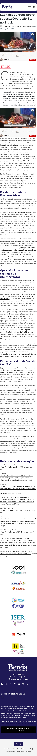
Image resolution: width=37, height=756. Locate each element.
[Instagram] (7, 683)
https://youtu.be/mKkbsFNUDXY (12, 510)
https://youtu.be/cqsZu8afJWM (12, 467)
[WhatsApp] (28, 683)
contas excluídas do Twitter (14, 316)
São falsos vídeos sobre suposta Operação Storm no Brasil (18, 18)
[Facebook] (2, 683)
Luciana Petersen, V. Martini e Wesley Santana (18, 26)
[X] (11, 683)
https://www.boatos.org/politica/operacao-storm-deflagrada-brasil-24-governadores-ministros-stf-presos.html (16, 478)
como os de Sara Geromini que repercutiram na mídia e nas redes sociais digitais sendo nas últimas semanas (18, 354)
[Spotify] (23, 683)
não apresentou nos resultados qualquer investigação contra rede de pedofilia (18, 250)
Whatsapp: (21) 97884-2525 (18, 679)
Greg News (22, 336)
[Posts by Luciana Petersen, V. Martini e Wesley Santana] (1, 26)
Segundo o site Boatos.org (9, 145)
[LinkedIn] (19, 683)
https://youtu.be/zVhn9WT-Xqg (12, 532)
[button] (2, 697)
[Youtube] (15, 683)
